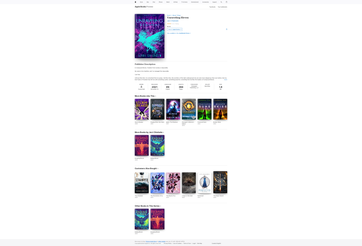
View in (174, 29)
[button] (221, 2)
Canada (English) (216, 243)
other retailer (161, 241)
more (225, 79)
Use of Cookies (177, 243)
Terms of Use (187, 243)
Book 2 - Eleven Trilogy (174, 15)
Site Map (199, 243)
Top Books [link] (212, 7)
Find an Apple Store (151, 241)
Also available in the (178, 33)
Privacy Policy (167, 243)
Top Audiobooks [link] (222, 7)
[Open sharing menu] (226, 29)
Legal (194, 243)
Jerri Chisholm (172, 21)
